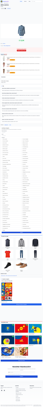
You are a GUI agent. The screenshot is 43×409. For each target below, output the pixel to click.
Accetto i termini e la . (15, 374)
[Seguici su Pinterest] (4, 390)
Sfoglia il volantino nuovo (21, 50)
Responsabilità (18, 400)
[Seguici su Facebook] (2, 390)
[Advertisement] (21, 16)
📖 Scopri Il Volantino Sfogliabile (21, 304)
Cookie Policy (18, 399)
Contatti (17, 396)
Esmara (4, 43)
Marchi (25, 1)
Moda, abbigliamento (7, 45)
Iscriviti (21, 376)
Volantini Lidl (3, 8)
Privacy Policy (18, 397)
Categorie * (3, 137)
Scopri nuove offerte (21, 360)
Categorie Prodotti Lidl (19, 394)
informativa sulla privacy (17, 374)
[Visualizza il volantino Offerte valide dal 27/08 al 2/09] (21, 291)
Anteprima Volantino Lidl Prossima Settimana (21, 391)
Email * (3, 134)
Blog (29, 1)
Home (21, 1)
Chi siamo (17, 387)
